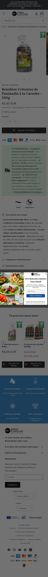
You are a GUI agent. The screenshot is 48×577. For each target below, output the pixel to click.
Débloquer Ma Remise (36, 295)
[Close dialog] (46, 274)
